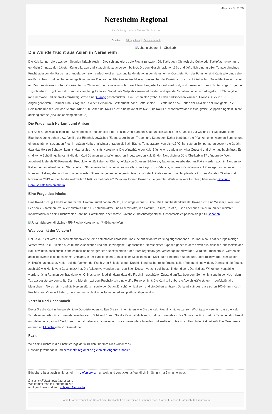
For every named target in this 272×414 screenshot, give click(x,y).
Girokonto (114, 399)
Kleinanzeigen (130, 399)
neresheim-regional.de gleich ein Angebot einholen (96, 350)
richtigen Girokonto (72, 387)
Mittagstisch (133, 40)
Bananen (214, 214)
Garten (163, 399)
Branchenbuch (152, 40)
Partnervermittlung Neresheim (88, 399)
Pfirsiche (49, 327)
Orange (101, 97)
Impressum (204, 399)
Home (64, 399)
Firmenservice (148, 399)
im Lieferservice (86, 372)
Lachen (174, 399)
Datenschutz (188, 399)
